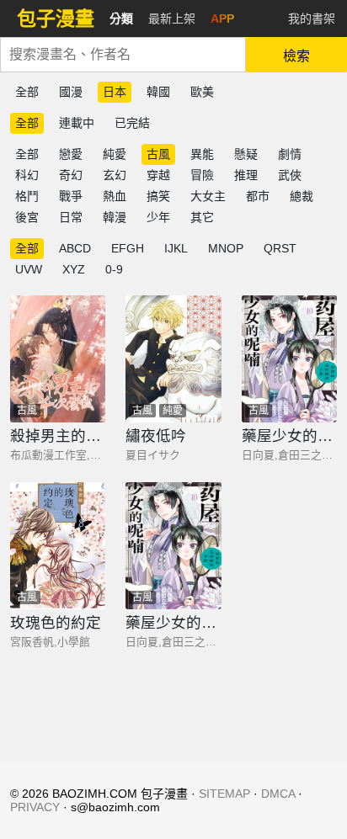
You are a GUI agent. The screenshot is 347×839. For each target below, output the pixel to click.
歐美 (202, 91)
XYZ (73, 269)
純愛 (114, 154)
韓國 (158, 91)
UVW (28, 269)
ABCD (75, 248)
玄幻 (114, 175)
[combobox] (123, 54)
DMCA (278, 793)
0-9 (114, 269)
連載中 (76, 123)
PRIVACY (35, 807)
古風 (158, 154)
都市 (258, 196)
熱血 (114, 196)
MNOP (225, 248)
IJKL (176, 248)
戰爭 (71, 196)
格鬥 (27, 196)
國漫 (71, 91)
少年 (158, 217)
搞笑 (158, 196)
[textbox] (123, 54)
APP (222, 18)
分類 (121, 18)
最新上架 (171, 18)
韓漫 (114, 217)
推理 (246, 175)
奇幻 (71, 175)
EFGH (127, 248)
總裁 (301, 196)
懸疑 (246, 154)
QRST (280, 248)
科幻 (27, 175)
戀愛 (71, 154)
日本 (114, 91)
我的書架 (311, 18)
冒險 (202, 175)
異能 (202, 154)
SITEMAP (224, 793)
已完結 (132, 123)
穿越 (158, 175)
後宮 (27, 217)
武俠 (290, 175)
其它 (202, 217)
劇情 (290, 154)
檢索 (296, 56)
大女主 (208, 196)
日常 (71, 217)
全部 (27, 91)
